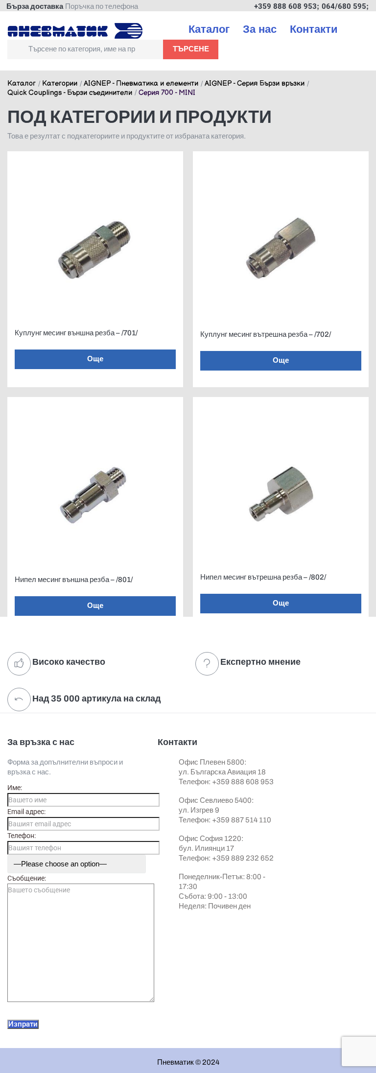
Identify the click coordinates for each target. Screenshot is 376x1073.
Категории (59, 84)
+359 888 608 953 (285, 6)
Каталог (21, 84)
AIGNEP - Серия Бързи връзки (255, 84)
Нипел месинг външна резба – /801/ (74, 579)
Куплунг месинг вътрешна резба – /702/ (265, 334)
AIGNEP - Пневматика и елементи (141, 84)
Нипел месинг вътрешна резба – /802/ (263, 577)
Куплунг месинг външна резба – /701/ (76, 333)
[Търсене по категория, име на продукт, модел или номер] (85, 49)
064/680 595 (344, 6)
